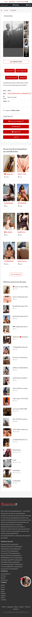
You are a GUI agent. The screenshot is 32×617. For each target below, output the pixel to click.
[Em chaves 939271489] (7, 411)
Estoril (15, 370)
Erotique (3, 569)
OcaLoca (3, 551)
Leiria (17, 110)
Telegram (16, 131)
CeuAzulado (16, 481)
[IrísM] (7, 463)
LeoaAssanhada (6, 564)
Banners (16, 609)
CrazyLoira (4, 553)
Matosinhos (17, 431)
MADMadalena (5, 557)
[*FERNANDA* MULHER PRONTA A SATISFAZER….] (6, 350)
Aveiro (15, 452)
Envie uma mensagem (16, 121)
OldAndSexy (5, 549)
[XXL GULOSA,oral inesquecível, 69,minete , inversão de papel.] (6, 422)
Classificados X (5, 574)
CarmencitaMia (5, 566)
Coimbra (3, 599)
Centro (13, 110)
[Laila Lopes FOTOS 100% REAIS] (6, 401)
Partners (27, 607)
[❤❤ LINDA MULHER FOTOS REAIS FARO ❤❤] (6, 329)
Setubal (3, 593)
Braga (3, 589)
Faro (6, 206)
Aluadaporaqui (5, 560)
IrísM (14, 460)
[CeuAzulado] (7, 483)
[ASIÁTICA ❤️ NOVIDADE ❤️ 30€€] (7, 340)
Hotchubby (16, 470)
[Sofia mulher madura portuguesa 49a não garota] (7, 432)
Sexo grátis (12, 1)
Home (4, 607)
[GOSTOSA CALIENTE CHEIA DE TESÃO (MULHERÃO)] (6, 381)
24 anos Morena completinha (22, 388)
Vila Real (16, 411)
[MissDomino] (7, 453)
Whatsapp (16, 126)
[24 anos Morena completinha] (6, 391)
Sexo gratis (9, 70)
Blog (16, 607)
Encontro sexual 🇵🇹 (22, 1)
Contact (21, 607)
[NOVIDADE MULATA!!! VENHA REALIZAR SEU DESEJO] (6, 319)
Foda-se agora (21, 70)
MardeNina (4, 562)
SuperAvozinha (5, 546)
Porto (20, 177)
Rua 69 (3, 578)
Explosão (3, 544)
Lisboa (20, 206)
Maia (15, 380)
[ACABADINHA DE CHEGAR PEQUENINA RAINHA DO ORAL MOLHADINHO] (6, 442)
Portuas (3, 576)
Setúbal (16, 421)
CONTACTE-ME (17, 61)
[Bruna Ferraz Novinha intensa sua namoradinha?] (6, 360)
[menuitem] (6, 2)
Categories (10, 607)
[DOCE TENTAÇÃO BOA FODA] (7, 299)
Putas (6, 1)
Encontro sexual (11, 77)
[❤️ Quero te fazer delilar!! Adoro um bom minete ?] (6, 289)
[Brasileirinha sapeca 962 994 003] (6, 309)
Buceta (22, 77)
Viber (15, 137)
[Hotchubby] (7, 473)
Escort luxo (4, 580)
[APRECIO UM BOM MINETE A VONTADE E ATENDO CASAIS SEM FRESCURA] (6, 370)
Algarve (3, 595)
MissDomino (17, 450)
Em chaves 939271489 (20, 409)
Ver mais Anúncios (16, 274)
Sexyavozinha (5, 555)
